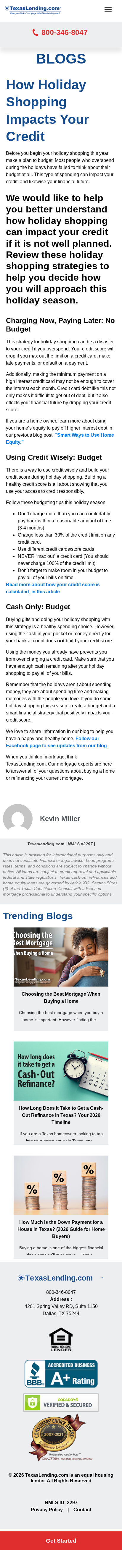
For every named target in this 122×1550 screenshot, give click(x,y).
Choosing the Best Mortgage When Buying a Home (61, 998)
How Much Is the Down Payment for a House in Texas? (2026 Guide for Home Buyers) (61, 1229)
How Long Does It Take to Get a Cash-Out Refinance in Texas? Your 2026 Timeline (61, 1115)
